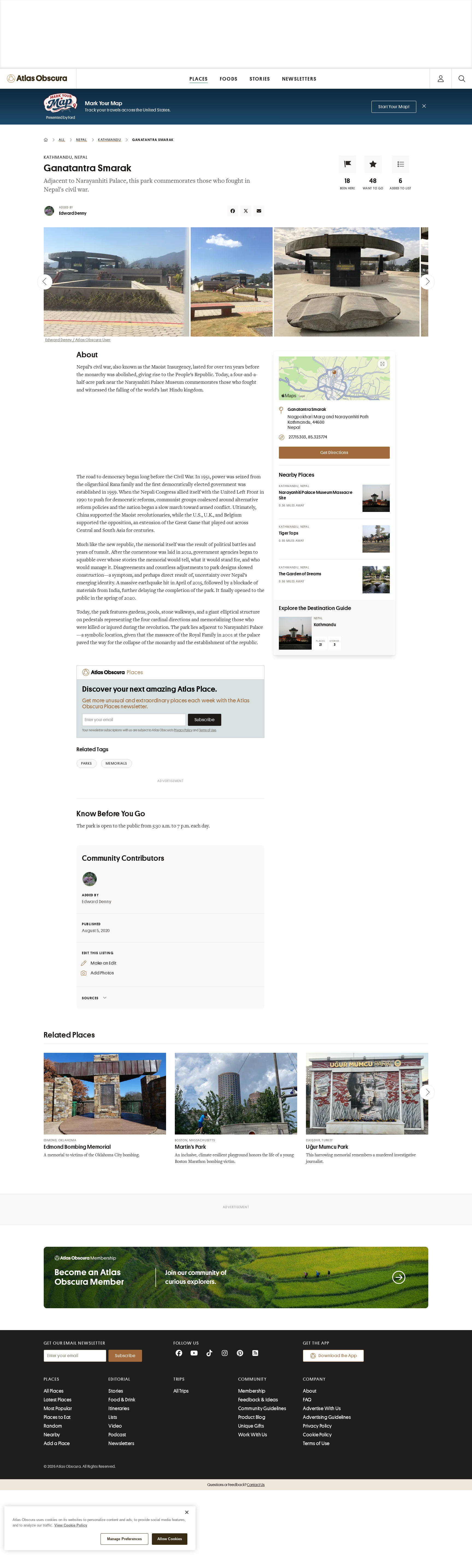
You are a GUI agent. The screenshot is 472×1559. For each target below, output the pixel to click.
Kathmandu (325, 625)
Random (53, 1426)
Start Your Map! (393, 107)
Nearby (52, 1435)
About (309, 1391)
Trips (179, 1379)
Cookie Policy (317, 1435)
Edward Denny (72, 213)
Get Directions (334, 452)
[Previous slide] (44, 282)
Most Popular (58, 1408)
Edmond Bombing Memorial (77, 1147)
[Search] (462, 78)
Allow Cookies (169, 1539)
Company (314, 1379)
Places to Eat (57, 1417)
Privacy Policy (183, 730)
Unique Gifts (251, 1426)
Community (252, 1379)
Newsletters (121, 1443)
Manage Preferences (124, 1539)
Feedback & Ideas (258, 1400)
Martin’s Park (190, 1147)
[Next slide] (427, 282)
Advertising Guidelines (327, 1417)
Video (115, 1426)
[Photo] (376, 498)
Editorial (119, 1379)
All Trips (181, 1391)
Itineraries (118, 1408)
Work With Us (252, 1435)
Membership (252, 1391)
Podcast (117, 1435)
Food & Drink (121, 1400)
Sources (90, 998)
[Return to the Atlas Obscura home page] (38, 78)
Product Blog (251, 1417)
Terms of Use (207, 730)
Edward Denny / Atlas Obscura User (78, 340)
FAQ (307, 1400)
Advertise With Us (322, 1408)
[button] (347, 164)
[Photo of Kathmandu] (295, 633)
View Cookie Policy (70, 1525)
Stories (115, 1391)
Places (52, 1379)
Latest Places (58, 1400)
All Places (54, 1391)
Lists (112, 1417)
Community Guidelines (262, 1408)
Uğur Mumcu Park (327, 1147)
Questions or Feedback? (236, 1485)
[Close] (187, 1512)
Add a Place (57, 1443)
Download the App (337, 1356)
